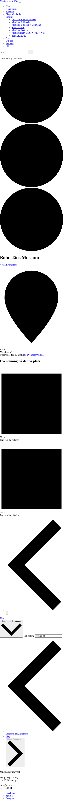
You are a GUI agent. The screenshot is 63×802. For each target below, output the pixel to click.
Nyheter (9, 38)
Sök (8, 46)
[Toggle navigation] (20, 2)
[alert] (31, 403)
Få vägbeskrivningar (34, 354)
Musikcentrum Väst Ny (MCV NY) (28, 33)
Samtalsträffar (18, 27)
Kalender (10, 11)
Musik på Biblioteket (21, 22)
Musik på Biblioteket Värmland (26, 25)
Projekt (9, 17)
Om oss (9, 40)
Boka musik (11, 9)
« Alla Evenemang (8, 264)
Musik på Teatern (20, 30)
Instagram (10, 798)
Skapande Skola (13, 14)
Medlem (9, 43)
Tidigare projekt (19, 35)
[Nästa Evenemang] (7, 613)
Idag (2, 618)
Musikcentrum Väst (9, 1)
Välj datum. (29, 636)
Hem (8, 6)
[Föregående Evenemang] (34, 610)
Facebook (10, 793)
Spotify (9, 795)
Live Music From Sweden (24, 19)
